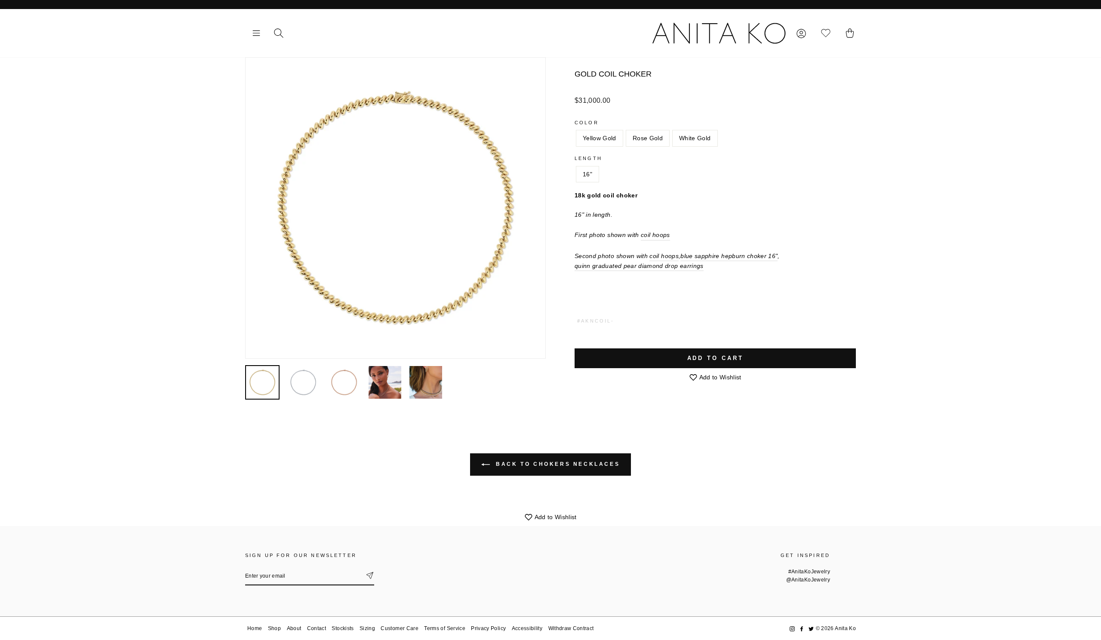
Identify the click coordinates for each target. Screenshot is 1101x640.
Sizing (367, 628)
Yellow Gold (599, 138)
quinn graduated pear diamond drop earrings (639, 265)
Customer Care (399, 628)
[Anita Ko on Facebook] (801, 629)
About (294, 628)
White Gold (695, 138)
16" (587, 174)
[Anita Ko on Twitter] (811, 629)
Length (588, 158)
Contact (316, 628)
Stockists (343, 628)
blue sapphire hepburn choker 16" (729, 255)
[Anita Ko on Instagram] (792, 629)
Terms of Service (444, 628)
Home (254, 628)
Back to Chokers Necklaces (556, 464)
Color (587, 122)
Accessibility (527, 628)
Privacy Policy (488, 628)
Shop (274, 628)
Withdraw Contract (571, 628)
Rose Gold (648, 138)
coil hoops (655, 234)
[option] (395, 208)
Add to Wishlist (719, 377)
